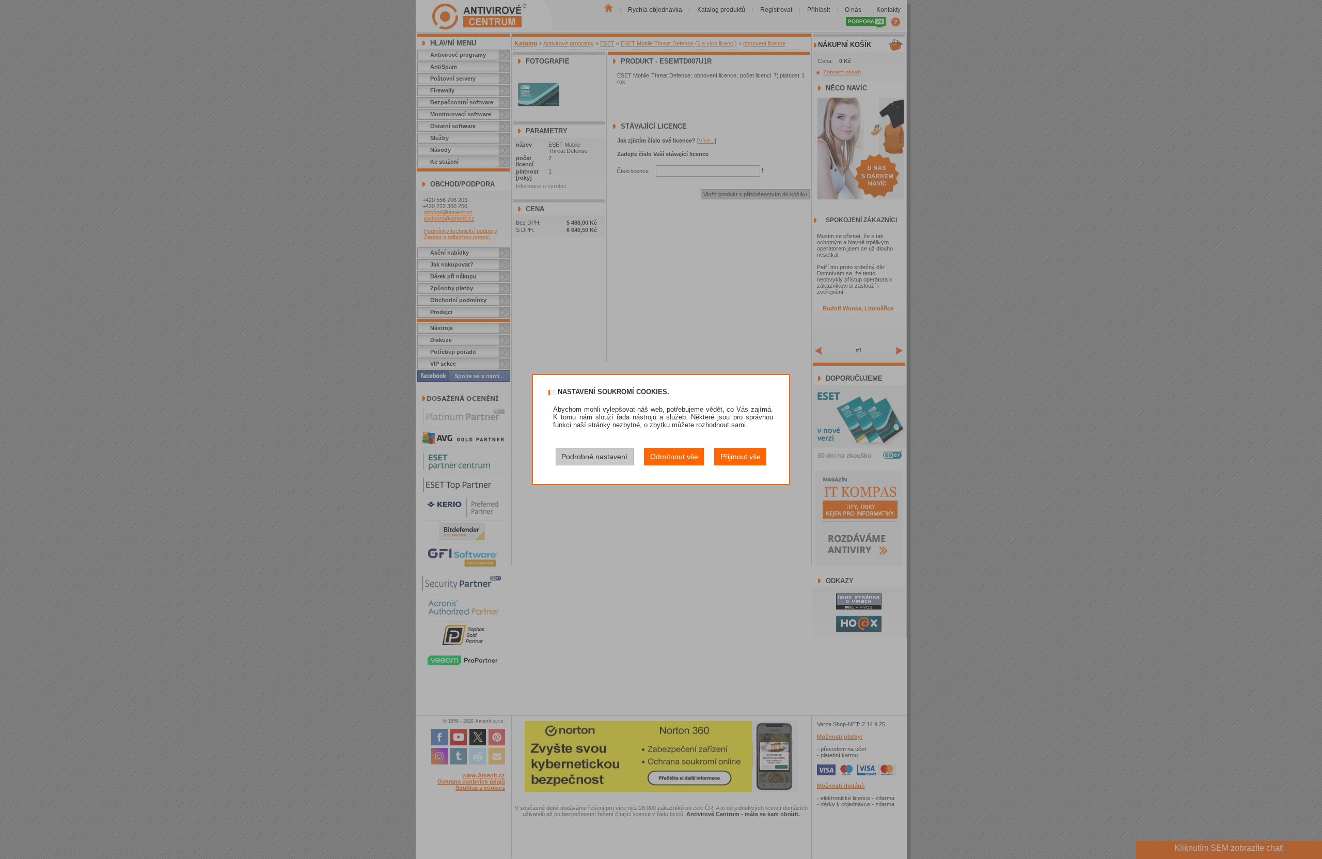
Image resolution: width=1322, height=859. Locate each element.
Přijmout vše (740, 456)
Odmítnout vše (674, 456)
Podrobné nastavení (594, 456)
